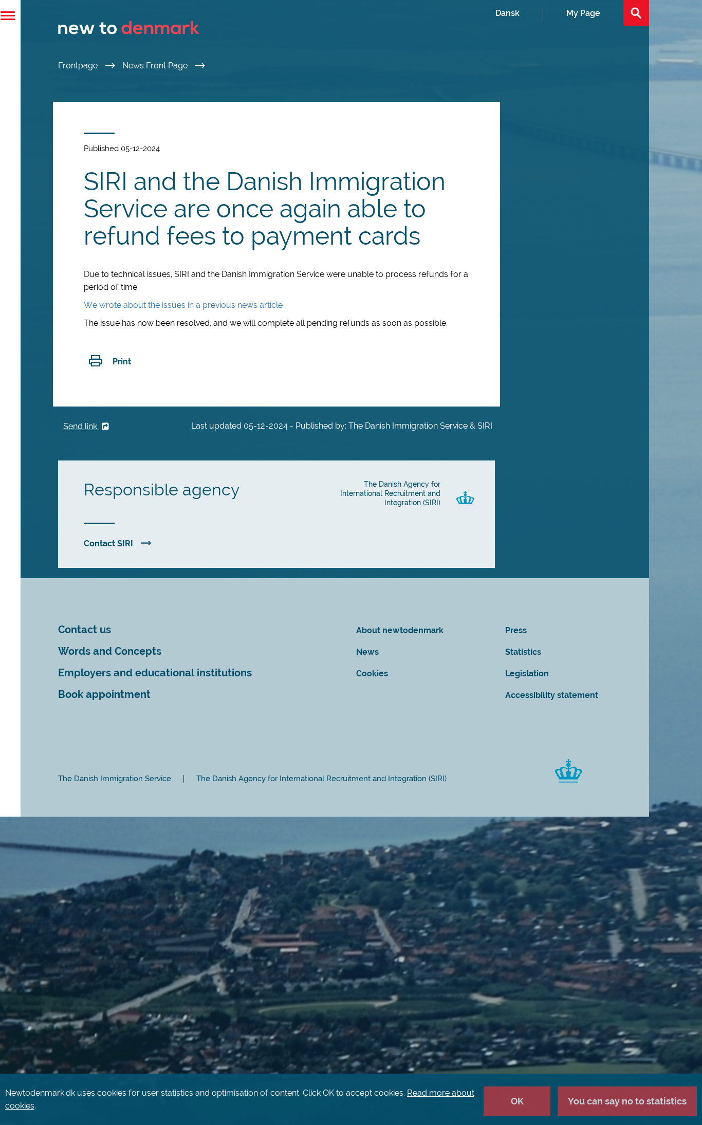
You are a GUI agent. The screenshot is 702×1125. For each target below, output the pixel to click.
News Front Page (156, 65)
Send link (81, 426)
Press (516, 630)
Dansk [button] (507, 13)
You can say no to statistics (627, 1101)
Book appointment (104, 694)
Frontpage (79, 65)
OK (517, 1101)
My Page (583, 13)
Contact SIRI (108, 543)
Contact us (84, 630)
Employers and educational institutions (155, 673)
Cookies (372, 673)
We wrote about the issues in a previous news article (183, 305)
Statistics (523, 652)
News (367, 652)
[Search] (636, 13)
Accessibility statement (551, 695)
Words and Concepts (109, 651)
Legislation (527, 673)
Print (122, 361)
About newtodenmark (400, 630)
